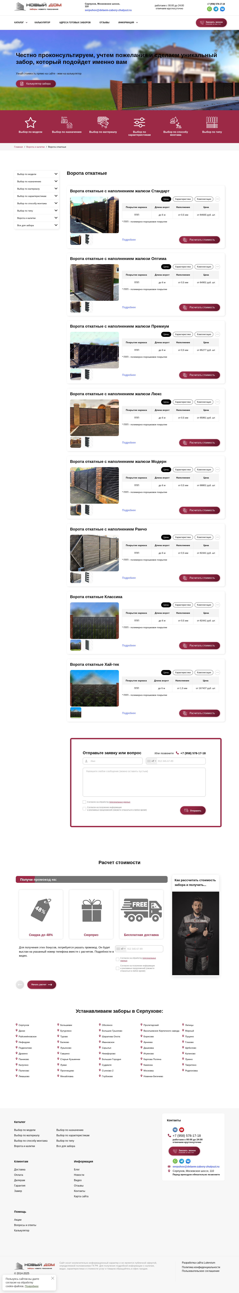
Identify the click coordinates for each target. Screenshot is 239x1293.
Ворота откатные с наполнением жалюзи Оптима (118, 258)
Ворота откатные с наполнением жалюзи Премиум (119, 326)
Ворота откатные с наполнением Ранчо (108, 529)
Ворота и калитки (35, 147)
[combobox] (151, 761)
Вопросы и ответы (25, 1225)
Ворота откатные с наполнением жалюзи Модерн (118, 461)
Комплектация (204, 199)
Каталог (19, 22)
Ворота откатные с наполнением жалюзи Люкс (116, 394)
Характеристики (183, 199)
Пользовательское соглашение (200, 1271)
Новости (79, 1175)
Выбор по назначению (67, 132)
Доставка (19, 1169)
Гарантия (19, 1185)
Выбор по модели (30, 132)
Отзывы (104, 22)
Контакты (79, 1191)
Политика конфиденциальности (201, 1267)
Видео (78, 1180)
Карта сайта (81, 1196)
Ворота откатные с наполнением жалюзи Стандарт (120, 191)
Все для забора (25, 225)
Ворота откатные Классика (96, 597)
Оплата (18, 1175)
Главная (18, 147)
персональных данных (119, 802)
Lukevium (209, 1262)
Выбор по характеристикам (139, 133)
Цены (166, 199)
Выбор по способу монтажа (175, 133)
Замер (18, 1191)
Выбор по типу (212, 132)
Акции (17, 1219)
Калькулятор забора (38, 83)
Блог (77, 1169)
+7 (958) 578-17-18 (216, 4)
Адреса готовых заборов (75, 22)
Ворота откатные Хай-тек (94, 664)
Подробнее (32, 1286)
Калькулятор (42, 22)
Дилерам (19, 1180)
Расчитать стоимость (202, 239)
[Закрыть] (52, 1278)
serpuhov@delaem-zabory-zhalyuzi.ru (108, 10)
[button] (16, 126)
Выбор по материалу (103, 132)
